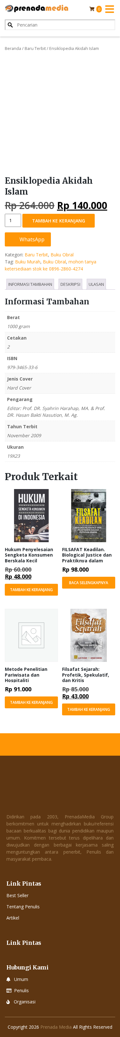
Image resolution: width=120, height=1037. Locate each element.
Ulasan (96, 284)
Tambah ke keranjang (58, 221)
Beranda (13, 48)
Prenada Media (56, 1027)
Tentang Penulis (23, 907)
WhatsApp (31, 239)
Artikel (12, 918)
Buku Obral (62, 255)
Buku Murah (27, 262)
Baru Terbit (35, 48)
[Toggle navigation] (109, 9)
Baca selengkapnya (88, 582)
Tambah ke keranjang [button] (31, 589)
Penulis (21, 990)
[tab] (30, 284)
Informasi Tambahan (30, 284)
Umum (21, 979)
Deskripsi (70, 284)
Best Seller (17, 895)
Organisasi (25, 1002)
